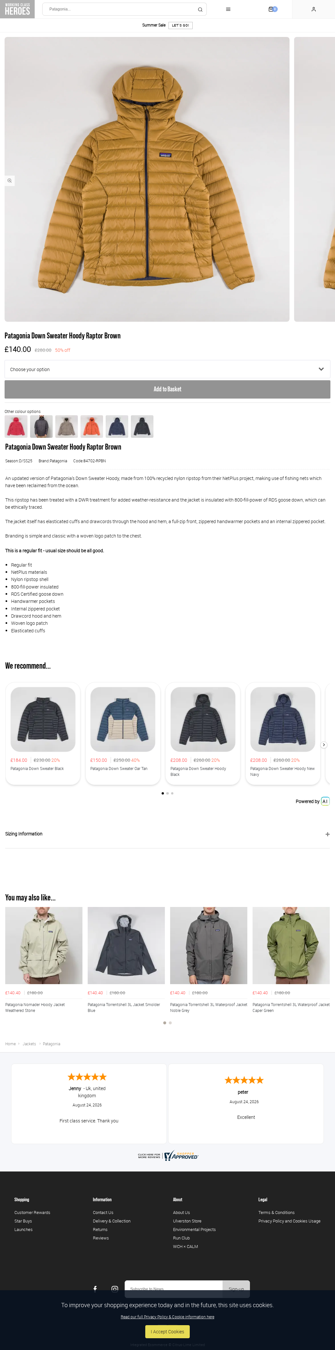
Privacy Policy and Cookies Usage (289, 1221)
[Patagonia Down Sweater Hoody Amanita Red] (16, 426)
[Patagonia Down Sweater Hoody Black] (142, 426)
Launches (23, 1229)
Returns (100, 1229)
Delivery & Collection (112, 1221)
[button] (323, 745)
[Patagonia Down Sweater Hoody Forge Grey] (41, 426)
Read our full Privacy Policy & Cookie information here (167, 1317)
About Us (181, 1212)
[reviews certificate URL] (167, 1155)
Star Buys (23, 1221)
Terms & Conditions (276, 1212)
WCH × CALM (185, 1246)
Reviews (101, 1238)
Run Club (181, 1238)
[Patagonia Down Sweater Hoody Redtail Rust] (91, 426)
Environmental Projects (194, 1229)
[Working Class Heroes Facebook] (95, 1289)
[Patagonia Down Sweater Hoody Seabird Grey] (66, 426)
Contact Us (103, 1212)
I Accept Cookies (167, 1331)
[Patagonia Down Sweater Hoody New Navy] (117, 426)
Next (324, 969)
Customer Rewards (32, 1212)
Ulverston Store (187, 1221)
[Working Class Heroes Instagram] (115, 1289)
